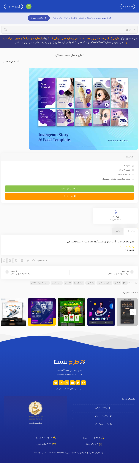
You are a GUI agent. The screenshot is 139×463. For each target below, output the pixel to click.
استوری (117, 282)
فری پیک (105, 179)
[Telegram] (55, 382)
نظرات (117, 231)
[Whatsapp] (66, 382)
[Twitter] (77, 382)
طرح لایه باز (78, 282)
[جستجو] (5, 29)
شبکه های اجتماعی (117, 179)
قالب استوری (56, 282)
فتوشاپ (68, 282)
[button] (33, 260)
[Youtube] (72, 382)
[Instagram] (61, 382)
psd (125, 282)
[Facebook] (83, 382)
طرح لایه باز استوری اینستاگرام (68, 55)
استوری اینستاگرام (104, 282)
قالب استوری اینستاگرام (39, 282)
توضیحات (131, 231)
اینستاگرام (90, 282)
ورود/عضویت (12, 6)
